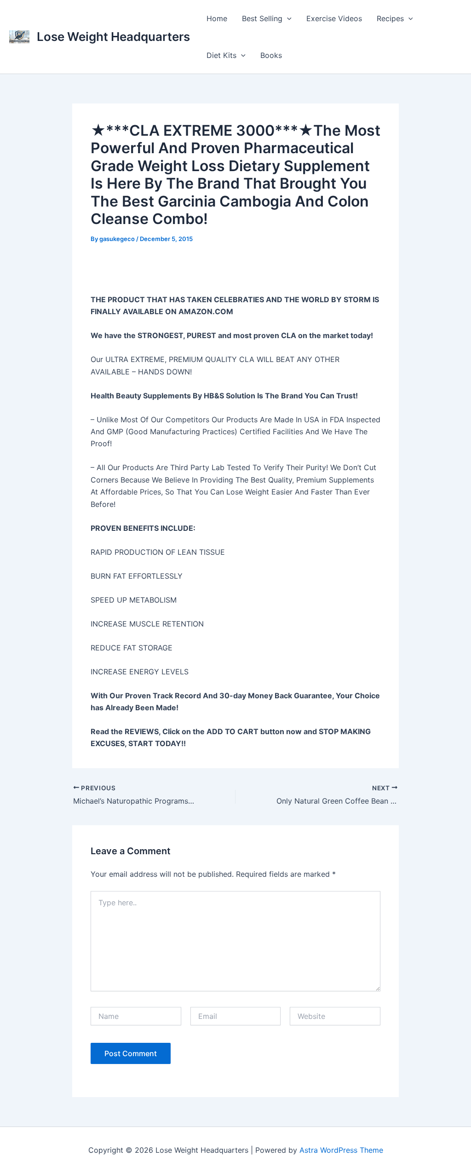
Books (271, 55)
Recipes (390, 18)
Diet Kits (221, 55)
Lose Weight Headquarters (113, 36)
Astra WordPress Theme (341, 1150)
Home (217, 18)
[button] (287, 18)
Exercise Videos (334, 18)
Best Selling (262, 18)
